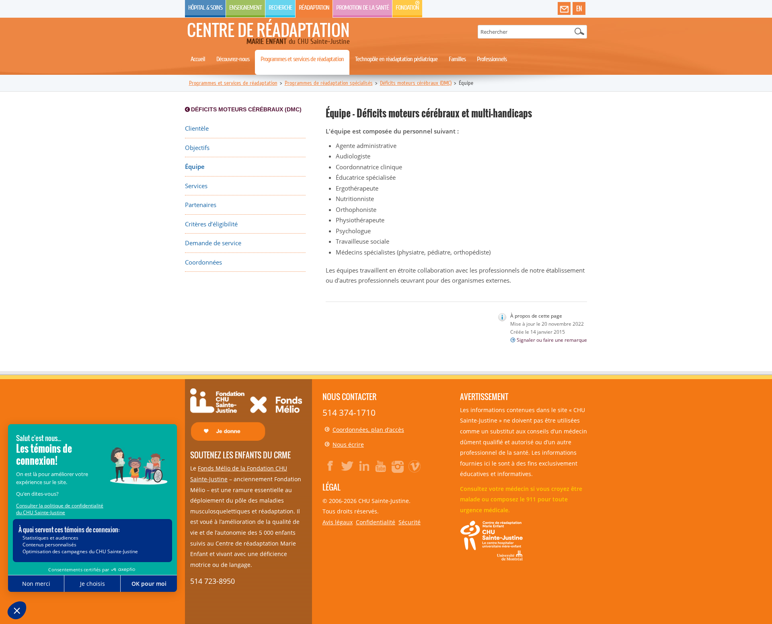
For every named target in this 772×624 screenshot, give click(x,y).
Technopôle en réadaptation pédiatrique (396, 59)
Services (196, 186)
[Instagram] (398, 466)
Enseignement (245, 8)
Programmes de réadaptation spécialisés (329, 83)
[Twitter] (347, 466)
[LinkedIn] (364, 466)
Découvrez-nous (232, 59)
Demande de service (213, 243)
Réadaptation (314, 8)
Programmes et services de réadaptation (302, 59)
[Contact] (564, 9)
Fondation (407, 8)
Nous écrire (348, 444)
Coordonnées (203, 262)
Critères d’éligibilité (211, 224)
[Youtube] (381, 466)
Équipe (195, 166)
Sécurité (409, 522)
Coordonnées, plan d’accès (368, 429)
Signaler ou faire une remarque (552, 340)
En (579, 8)
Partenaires (200, 205)
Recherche (280, 8)
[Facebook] (330, 466)
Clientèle (197, 128)
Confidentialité (375, 522)
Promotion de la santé (362, 8)
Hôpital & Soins (205, 8)
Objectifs (197, 148)
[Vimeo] (415, 466)
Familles (457, 59)
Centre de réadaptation (268, 30)
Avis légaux (337, 522)
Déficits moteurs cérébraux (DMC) (416, 83)
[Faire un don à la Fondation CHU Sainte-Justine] (246, 414)
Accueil (198, 59)
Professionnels (492, 59)
